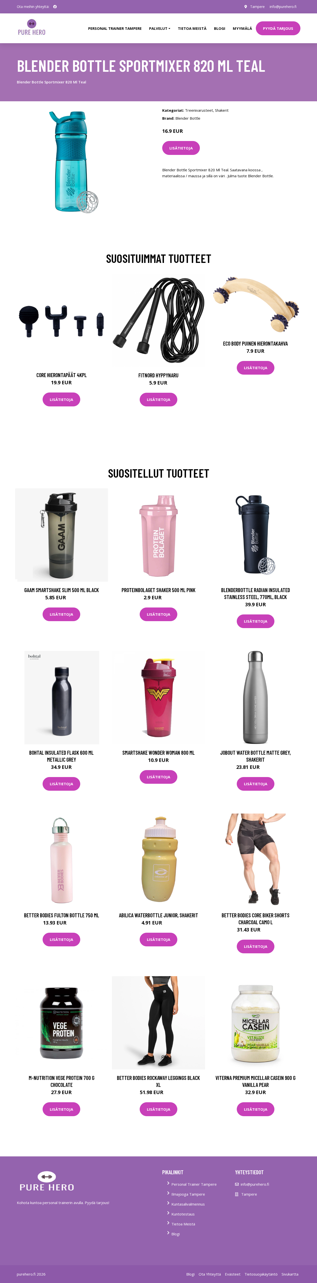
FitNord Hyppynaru (158, 375)
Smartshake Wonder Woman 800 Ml (158, 752)
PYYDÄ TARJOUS (278, 28)
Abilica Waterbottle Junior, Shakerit (158, 915)
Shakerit (222, 110)
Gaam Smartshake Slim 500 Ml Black (61, 590)
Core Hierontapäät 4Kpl (61, 375)
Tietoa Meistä (183, 1223)
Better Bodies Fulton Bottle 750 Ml (61, 915)
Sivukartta (290, 1274)
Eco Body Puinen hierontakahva (255, 343)
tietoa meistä (192, 28)
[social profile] (55, 6)
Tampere (257, 6)
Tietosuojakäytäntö (261, 1274)
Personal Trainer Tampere (194, 1184)
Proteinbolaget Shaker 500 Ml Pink (158, 590)
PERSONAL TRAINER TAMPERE (115, 28)
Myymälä (242, 28)
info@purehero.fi (283, 6)
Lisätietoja (181, 147)
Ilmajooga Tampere (188, 1194)
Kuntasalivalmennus (188, 1204)
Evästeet (232, 1274)
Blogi (219, 28)
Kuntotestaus (183, 1214)
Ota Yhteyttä (210, 1274)
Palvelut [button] (158, 28)
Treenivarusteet (199, 110)
